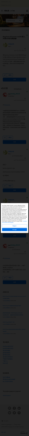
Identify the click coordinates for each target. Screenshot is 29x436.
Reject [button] (14, 226)
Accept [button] (14, 229)
